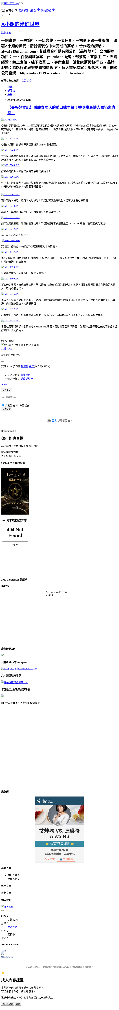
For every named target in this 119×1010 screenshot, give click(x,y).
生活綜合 (27, 80)
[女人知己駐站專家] (14, 682)
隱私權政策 (77, 967)
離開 (18, 1004)
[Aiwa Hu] (2, 953)
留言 (31, 366)
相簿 (9, 87)
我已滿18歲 (7, 1004)
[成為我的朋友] (19, 668)
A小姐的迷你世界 (20, 24)
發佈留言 (6, 409)
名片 (9, 94)
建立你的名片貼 (7, 957)
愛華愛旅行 (26, 378)
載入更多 (6, 390)
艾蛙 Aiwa (6, 348)
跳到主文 (6, 32)
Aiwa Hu (4, 951)
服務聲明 (89, 967)
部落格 (11, 90)
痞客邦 (24, 366)
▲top (4, 384)
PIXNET (36, 967)
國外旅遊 (25, 375)
